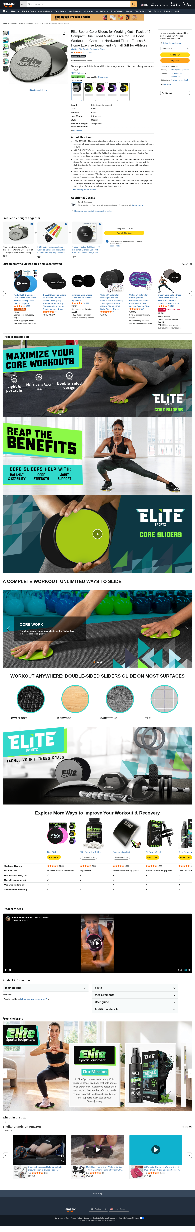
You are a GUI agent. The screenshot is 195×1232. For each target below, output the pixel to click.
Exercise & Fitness (26, 24)
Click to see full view (38, 90)
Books (129, 11)
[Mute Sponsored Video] (62, 1161)
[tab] (94, 662)
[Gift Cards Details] (145, 11)
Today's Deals (117, 11)
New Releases (75, 11)
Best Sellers (60, 11)
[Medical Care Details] (35, 11)
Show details (115, 246)
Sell (149, 11)
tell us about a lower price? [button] (33, 999)
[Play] (5, 970)
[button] (6, 11)
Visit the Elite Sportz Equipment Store (88, 49)
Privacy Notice (76, 1218)
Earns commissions (41, 917)
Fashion (157, 11)
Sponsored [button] (6, 1131)
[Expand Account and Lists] (167, 5)
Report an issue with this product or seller (93, 211)
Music (177, 11)
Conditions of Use (62, 1218)
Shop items (103, 77)
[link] (53, 233)
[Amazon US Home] (71, 1210)
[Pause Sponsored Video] (62, 1156)
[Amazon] (10, 4)
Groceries (88, 11)
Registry (168, 11)
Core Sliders (64, 24)
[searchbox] (78, 4)
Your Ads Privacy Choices (129, 1218)
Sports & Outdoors (10, 24)
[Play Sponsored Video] (97, 1150)
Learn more (137, 205)
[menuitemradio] (185, 970)
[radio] (5, 33)
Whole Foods (102, 11)
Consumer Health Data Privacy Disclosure (100, 1218)
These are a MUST (20, 920)
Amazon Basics (45, 11)
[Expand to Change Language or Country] (147, 5)
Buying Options (88, 857)
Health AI (15, 11)
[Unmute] (189, 970)
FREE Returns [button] (78, 73)
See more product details (84, 189)
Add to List (167, 93)
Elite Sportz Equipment (180, 70)
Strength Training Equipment (46, 24)
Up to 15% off (78, 77)
